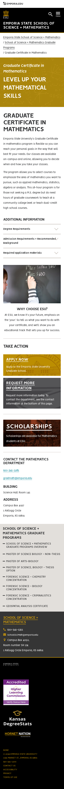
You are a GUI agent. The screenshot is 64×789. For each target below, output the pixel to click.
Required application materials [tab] (22, 253)
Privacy (7, 773)
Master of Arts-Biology (22, 561)
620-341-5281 (11, 470)
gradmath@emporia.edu (17, 478)
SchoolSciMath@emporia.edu (22, 635)
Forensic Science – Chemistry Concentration (26, 578)
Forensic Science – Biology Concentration (24, 588)
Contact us (9, 766)
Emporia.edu (14, 4)
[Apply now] (32, 365)
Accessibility (10, 770)
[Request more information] (32, 393)
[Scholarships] (32, 433)
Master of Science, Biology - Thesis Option (30, 569)
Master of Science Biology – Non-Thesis (33, 554)
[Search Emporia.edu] (50, 14)
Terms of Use (10, 777)
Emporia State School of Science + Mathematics (31, 37)
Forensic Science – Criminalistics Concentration (28, 597)
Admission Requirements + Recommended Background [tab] (29, 241)
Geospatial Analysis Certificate (27, 606)
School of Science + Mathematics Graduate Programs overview (28, 545)
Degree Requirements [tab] (16, 229)
